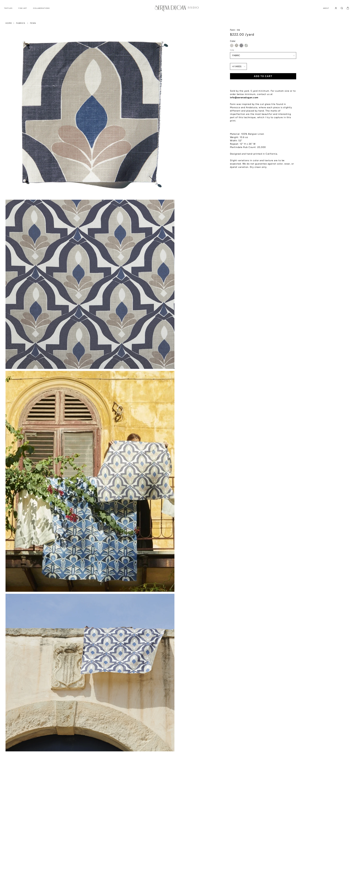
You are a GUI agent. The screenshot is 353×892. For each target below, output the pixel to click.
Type (232, 50)
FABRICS (20, 23)
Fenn (33, 23)
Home (9, 23)
